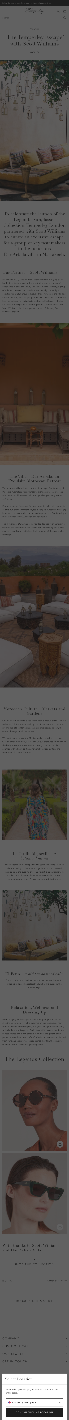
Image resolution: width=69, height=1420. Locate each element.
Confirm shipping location (34, 1412)
